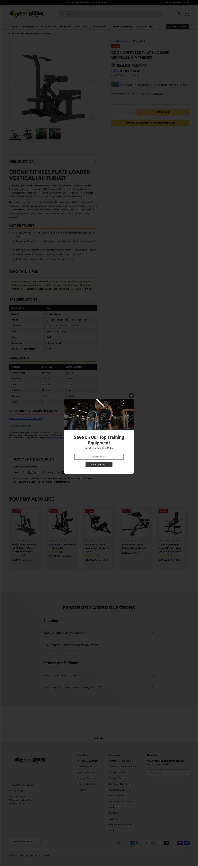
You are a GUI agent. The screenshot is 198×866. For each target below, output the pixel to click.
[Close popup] (131, 395)
